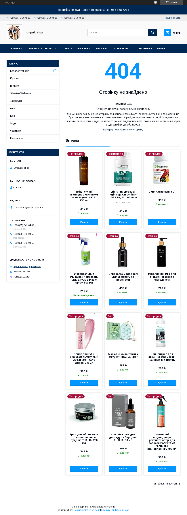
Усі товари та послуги (165, 483)
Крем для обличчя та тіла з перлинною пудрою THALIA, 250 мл (84, 438)
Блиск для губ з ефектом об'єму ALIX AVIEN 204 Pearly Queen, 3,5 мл (84, 358)
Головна (16, 48)
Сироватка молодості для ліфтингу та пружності (123, 276)
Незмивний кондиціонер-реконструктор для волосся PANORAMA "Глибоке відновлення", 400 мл (161, 441)
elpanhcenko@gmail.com (27, 266)
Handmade (16, 138)
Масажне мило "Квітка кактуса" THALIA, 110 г (123, 355)
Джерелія (16, 100)
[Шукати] (152, 32)
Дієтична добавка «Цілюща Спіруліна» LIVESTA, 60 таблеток (123, 194)
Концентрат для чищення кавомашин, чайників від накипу (162, 357)
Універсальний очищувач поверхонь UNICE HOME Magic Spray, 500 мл (84, 278)
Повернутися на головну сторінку (123, 129)
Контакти (121, 48)
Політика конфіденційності (115, 510)
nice (12, 108)
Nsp (12, 115)
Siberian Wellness (20, 93)
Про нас (102, 48)
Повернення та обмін (150, 48)
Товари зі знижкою (76, 48)
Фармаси (15, 130)
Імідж (13, 123)
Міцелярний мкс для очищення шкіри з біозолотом (162, 276)
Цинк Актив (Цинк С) (161, 191)
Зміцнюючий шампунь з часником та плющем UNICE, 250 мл (84, 196)
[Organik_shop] (14, 39)
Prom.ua (110, 507)
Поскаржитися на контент (87, 510)
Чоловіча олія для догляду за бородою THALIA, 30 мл (123, 437)
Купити (84, 222)
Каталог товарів (40, 48)
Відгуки (14, 85)
